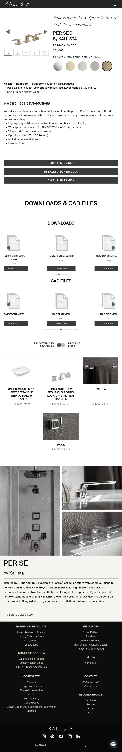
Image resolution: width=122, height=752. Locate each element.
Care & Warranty (61, 180)
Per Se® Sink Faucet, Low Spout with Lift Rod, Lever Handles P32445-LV (51, 88)
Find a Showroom (61, 162)
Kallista (8, 84)
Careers (31, 682)
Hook (61, 445)
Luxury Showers (31, 641)
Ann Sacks (90, 701)
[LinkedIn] (70, 736)
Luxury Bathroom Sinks (31, 636)
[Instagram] (44, 736)
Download (61, 268)
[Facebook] (61, 736)
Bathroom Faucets (43, 84)
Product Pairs (74, 345)
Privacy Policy (31, 699)
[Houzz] (78, 736)
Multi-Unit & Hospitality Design (91, 645)
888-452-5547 (90, 682)
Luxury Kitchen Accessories (31, 667)
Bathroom (22, 84)
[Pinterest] (52, 736)
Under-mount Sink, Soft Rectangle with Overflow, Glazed (21, 394)
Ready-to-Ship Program (91, 649)
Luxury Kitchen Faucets (31, 659)
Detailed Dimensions (61, 171)
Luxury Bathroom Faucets (31, 632)
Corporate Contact (31, 686)
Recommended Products (44, 345)
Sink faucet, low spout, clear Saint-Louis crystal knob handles (61, 394)
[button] (113, 744)
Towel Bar (100, 389)
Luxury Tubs (31, 645)
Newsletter (91, 663)
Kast (90, 713)
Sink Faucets (66, 84)
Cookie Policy (31, 703)
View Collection (20, 614)
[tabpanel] (61, 404)
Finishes (90, 636)
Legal (31, 695)
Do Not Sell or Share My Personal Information (31, 707)
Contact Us (90, 686)
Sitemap (31, 711)
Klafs (90, 709)
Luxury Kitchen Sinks (31, 663)
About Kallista (90, 632)
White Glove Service (31, 690)
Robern (91, 705)
